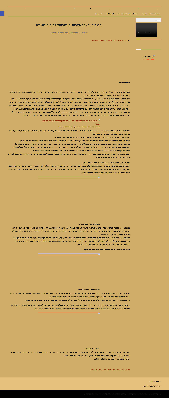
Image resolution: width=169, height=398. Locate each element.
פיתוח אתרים (104, 394)
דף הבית (84, 33)
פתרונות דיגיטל (136, 394)
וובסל (159, 394)
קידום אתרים (112, 394)
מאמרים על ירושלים (116, 40)
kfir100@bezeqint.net (150, 386)
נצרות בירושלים (98, 40)
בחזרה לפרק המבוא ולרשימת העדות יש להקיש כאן (110, 369)
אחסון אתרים (88, 394)
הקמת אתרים (96, 394)
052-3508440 (154, 381)
